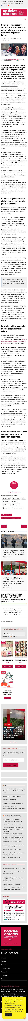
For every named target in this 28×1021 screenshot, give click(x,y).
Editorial (5, 871)
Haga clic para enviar (10, 765)
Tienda (12, 3)
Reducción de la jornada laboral (11, 518)
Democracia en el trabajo (9, 799)
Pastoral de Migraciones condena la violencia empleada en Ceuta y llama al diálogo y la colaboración (13, 552)
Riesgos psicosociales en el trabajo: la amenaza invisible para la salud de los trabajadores (13, 829)
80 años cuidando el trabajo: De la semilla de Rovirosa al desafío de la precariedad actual (14, 790)
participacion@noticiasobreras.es (12, 889)
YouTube (8, 5)
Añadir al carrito (7, 666)
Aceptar (8, 1015)
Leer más (7, 698)
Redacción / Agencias (8, 38)
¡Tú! (5, 785)
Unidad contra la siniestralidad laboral (13, 803)
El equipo (3, 961)
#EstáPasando (6, 40)
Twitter (4, 5)
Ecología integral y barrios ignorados (12, 796)
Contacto (9, 1)
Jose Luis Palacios (8, 556)
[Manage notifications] (24, 1018)
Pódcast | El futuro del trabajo (13, 816)
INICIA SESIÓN (19, 3)
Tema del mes (6, 877)
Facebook (1, 5)
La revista (3, 1)
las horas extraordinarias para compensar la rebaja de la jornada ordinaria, (14, 341)
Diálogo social (7, 514)
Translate (14, 636)
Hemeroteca (4, 975)
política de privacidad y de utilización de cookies (11, 1002)
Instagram (6, 5)
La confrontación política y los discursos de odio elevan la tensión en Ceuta (13, 733)
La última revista (5, 3)
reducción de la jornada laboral (9, 86)
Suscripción (15, 1)
